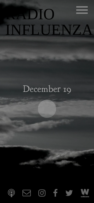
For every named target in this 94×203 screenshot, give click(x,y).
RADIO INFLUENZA (49, 21)
